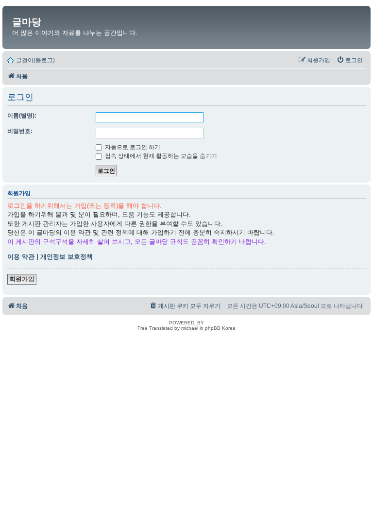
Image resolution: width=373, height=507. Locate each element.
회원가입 (21, 279)
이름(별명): (21, 115)
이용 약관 (20, 256)
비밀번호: (20, 131)
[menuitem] (350, 60)
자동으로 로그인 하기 (131, 147)
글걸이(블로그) (35, 60)
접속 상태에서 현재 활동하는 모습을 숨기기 (160, 155)
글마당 (26, 22)
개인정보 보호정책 (66, 256)
